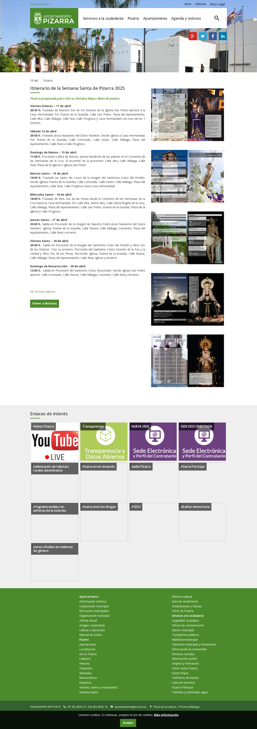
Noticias (200, 4)
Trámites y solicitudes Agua (190, 692)
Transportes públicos (185, 635)
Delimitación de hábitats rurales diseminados (51, 468)
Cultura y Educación (92, 630)
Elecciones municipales (94, 611)
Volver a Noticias (44, 303)
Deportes (85, 682)
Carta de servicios (183, 682)
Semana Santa (88, 692)
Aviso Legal (217, 4)
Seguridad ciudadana (185, 620)
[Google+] (193, 39)
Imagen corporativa (92, 625)
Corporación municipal (93, 606)
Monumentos (88, 678)
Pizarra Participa (193, 466)
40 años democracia (195, 506)
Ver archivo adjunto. (43, 291)
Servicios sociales (183, 654)
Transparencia (93, 426)
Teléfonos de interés (185, 678)
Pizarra (133, 18)
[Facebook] (213, 39)
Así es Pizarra (88, 654)
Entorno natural (182, 596)
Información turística (92, 601)
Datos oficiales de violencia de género (52, 549)
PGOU (136, 506)
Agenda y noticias (186, 18)
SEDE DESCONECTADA (196, 426)
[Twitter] (203, 39)
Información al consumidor (189, 649)
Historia (84, 663)
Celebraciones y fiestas (187, 606)
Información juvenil (184, 659)
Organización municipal (94, 616)
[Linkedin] (223, 39)
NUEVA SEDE (140, 426)
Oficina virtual (88, 620)
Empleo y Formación (185, 663)
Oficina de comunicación (188, 625)
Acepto (128, 723)
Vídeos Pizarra (43, 426)
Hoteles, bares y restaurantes (98, 687)
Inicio (188, 4)
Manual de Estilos (90, 635)
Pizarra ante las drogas (99, 506)
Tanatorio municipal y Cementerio (194, 644)
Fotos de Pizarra (182, 611)
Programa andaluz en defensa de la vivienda (49, 508)
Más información (166, 715)
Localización (87, 649)
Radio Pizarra (141, 466)
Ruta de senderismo (185, 601)
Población (85, 668)
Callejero (85, 659)
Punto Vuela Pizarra (184, 668)
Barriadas (85, 673)
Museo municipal (183, 630)
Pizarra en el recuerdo (98, 466)
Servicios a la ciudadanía (103, 18)
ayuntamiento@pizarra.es (130, 707)
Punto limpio (180, 673)
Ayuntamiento (155, 18)
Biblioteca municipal (185, 639)
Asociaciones (87, 644)
